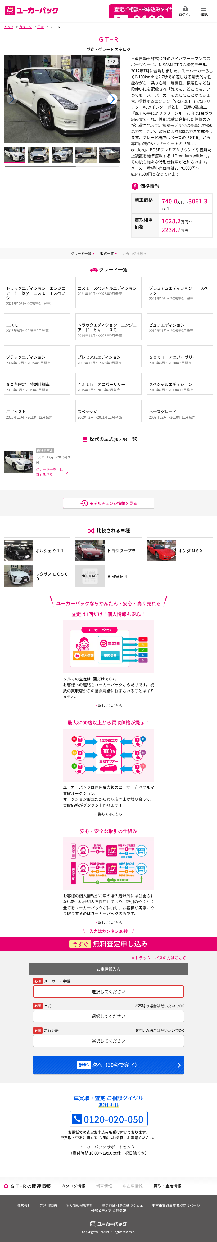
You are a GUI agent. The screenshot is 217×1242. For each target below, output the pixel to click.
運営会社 (24, 1205)
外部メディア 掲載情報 (108, 1210)
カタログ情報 (73, 1185)
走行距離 (51, 1030)
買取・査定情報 (167, 1185)
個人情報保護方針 (79, 1205)
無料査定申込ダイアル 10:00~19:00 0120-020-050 (140, 11)
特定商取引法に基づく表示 (122, 1205)
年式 (47, 1005)
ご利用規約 (48, 1205)
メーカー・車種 (57, 980)
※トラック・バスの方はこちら (159, 957)
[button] (112, 99)
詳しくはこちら (110, 705)
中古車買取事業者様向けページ (176, 1205)
